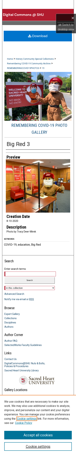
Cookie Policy (23, 423)
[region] (38, 425)
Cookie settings (27, 418)
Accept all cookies (38, 435)
